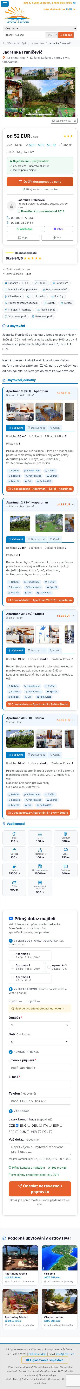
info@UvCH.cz (65, 1354)
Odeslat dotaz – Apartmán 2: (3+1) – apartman (41, 600)
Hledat (67, 34)
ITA (46, 1125)
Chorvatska (25, 1371)
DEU (35, 1125)
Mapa (25, 237)
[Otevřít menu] (5, 4)
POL (45, 1132)
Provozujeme (15, 1367)
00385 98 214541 (23, 222)
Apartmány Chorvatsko (48, 1379)
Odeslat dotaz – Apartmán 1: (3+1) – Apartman (41, 488)
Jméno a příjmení (23, 1060)
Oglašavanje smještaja (46, 1360)
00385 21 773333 (23, 217)
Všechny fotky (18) (66, 120)
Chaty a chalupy (47, 1375)
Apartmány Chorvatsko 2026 (48, 1371)
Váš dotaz (24, 1139)
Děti (19, 1034)
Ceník (56, 427)
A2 (54, 144)
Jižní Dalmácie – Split (14, 43)
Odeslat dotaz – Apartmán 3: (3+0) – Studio (39, 704)
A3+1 (32, 144)
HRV (34, 1132)
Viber (60, 229)
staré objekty (13, 1379)
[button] (40, 256)
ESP (56, 1125)
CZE (12, 1125)
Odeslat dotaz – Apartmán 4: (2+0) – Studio (39, 812)
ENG (24, 1125)
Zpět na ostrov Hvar (18, 269)
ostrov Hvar (37, 43)
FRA (12, 1132)
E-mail (15, 1077)
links (32, 1379)
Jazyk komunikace (30, 1119)
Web (59, 237)
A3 (48, 144)
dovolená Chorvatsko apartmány (40, 1367)
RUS (23, 1132)
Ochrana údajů (37, 1354)
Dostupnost (38, 427)
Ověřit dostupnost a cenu (42, 181)
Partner (25, 1379)
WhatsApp (26, 229)
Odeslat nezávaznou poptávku (42, 1189)
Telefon (22, 1093)
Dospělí (16, 1018)
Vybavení (17, 427)
